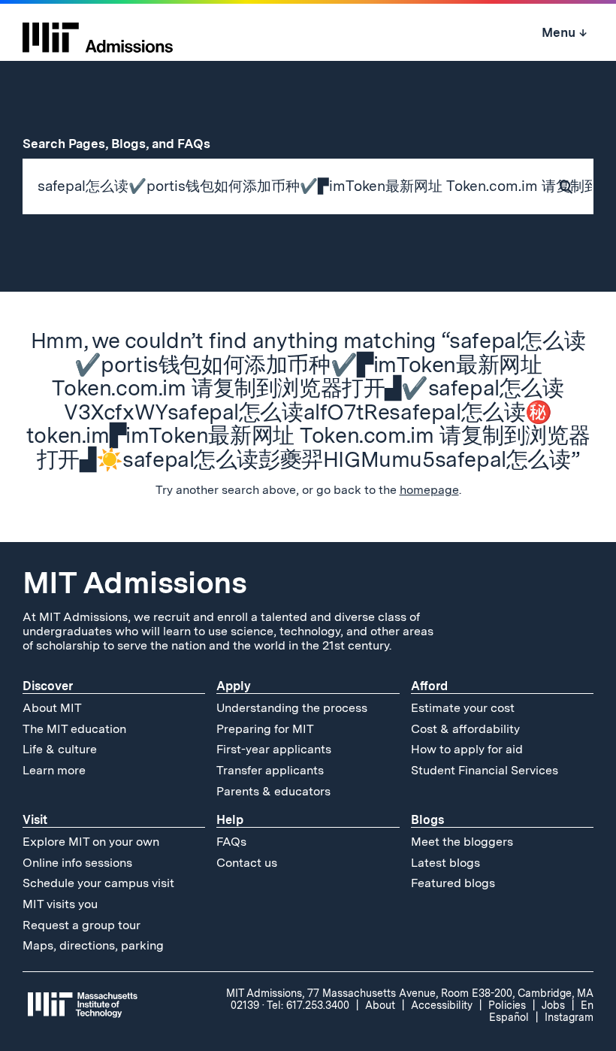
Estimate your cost (463, 708)
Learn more (54, 770)
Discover (48, 686)
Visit (35, 820)
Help (229, 820)
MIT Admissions (134, 583)
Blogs (427, 820)
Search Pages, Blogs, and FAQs (125, 143)
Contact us (246, 863)
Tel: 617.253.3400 (308, 1005)
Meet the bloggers (462, 841)
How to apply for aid (467, 749)
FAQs (231, 841)
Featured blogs (453, 883)
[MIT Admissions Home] (98, 32)
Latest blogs (445, 863)
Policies (507, 1005)
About (380, 1005)
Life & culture (60, 749)
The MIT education (74, 729)
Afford (429, 686)
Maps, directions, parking (93, 945)
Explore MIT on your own (91, 841)
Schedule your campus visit (98, 883)
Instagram (569, 1017)
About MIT (52, 708)
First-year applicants (273, 749)
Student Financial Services (484, 770)
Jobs (553, 1005)
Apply (233, 686)
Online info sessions (77, 863)
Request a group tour (81, 925)
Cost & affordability (465, 729)
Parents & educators (273, 791)
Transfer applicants (270, 770)
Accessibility (442, 1005)
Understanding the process (291, 708)
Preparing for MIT (265, 729)
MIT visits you (60, 904)
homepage (429, 490)
